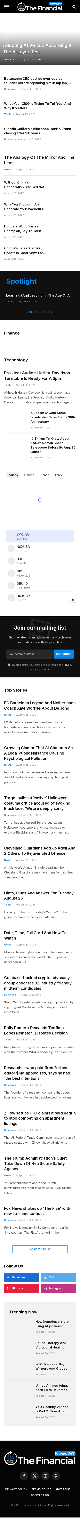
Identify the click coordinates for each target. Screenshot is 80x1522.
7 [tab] (48, 313)
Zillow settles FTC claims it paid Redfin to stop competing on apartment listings (40, 1120)
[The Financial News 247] (40, 6)
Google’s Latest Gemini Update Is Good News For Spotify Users (23, 253)
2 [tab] (31, 313)
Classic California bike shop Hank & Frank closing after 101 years (37, 131)
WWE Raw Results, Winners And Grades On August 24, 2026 (51, 1370)
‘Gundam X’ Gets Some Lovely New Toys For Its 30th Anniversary (52, 418)
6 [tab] (45, 313)
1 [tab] (28, 313)
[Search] (74, 6)
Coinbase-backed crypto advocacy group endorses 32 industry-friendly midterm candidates (38, 984)
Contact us (40, 1496)
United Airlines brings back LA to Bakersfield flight (52, 1391)
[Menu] (6, 6)
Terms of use (41, 1490)
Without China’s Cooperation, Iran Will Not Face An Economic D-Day (24, 187)
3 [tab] (35, 313)
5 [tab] (41, 313)
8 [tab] (52, 313)
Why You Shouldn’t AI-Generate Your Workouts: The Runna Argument (24, 209)
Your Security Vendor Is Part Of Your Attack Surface (51, 1412)
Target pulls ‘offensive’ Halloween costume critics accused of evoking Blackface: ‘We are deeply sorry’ (37, 805)
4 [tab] (38, 313)
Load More (38, 1251)
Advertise (63, 1490)
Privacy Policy (16, 1490)
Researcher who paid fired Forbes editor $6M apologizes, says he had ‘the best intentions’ (37, 1074)
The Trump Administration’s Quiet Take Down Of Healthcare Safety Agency (35, 1165)
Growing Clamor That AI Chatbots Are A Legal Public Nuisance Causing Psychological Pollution (39, 755)
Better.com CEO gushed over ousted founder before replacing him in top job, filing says (36, 83)
